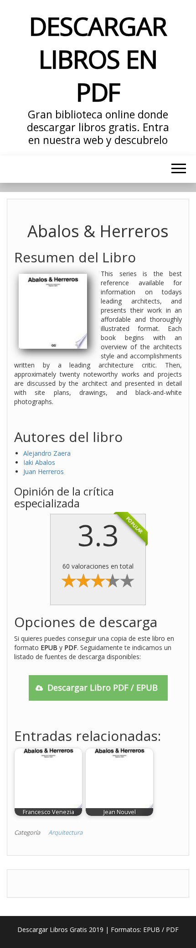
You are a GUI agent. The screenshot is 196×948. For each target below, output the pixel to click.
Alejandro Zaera (47, 453)
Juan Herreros (43, 471)
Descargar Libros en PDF (97, 59)
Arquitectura (65, 832)
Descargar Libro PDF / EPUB (102, 687)
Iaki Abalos (39, 462)
